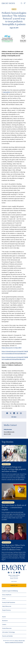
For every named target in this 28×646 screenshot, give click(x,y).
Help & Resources (6, 606)
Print (15, 417)
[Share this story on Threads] (17, 413)
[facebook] (8, 572)
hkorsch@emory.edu (9, 432)
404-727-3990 (7, 434)
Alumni (4, 616)
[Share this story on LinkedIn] (14, 413)
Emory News (8, 3)
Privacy (16, 640)
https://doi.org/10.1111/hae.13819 (11, 348)
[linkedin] (19, 572)
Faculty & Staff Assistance (8, 602)
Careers (4, 624)
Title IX (20, 640)
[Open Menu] (24, 3)
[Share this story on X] (10, 413)
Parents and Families (7, 636)
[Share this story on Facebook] (7, 413)
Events (4, 598)
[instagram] (14, 572)
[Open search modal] (21, 3)
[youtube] (16, 572)
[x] (11, 572)
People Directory (6, 610)
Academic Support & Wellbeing (10, 591)
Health (14, 9)
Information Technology (8, 632)
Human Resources (6, 628)
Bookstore (5, 620)
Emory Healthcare (6, 594)
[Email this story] (20, 413)
